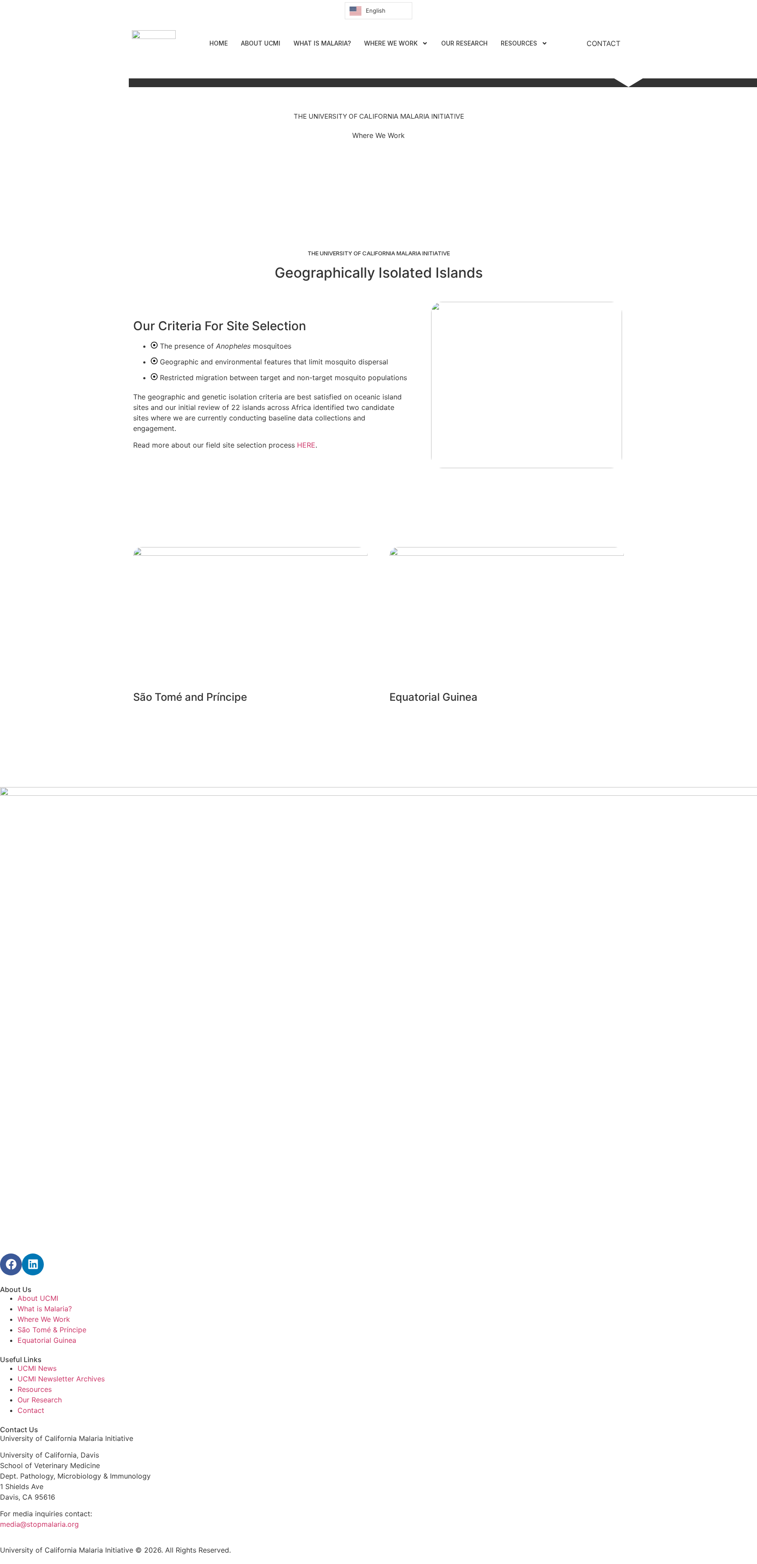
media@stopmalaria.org (39, 1524)
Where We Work (390, 43)
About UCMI (260, 43)
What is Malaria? (322, 43)
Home (218, 43)
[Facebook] (11, 1264)
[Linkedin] (33, 1264)
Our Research (464, 43)
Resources (519, 43)
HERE (306, 445)
